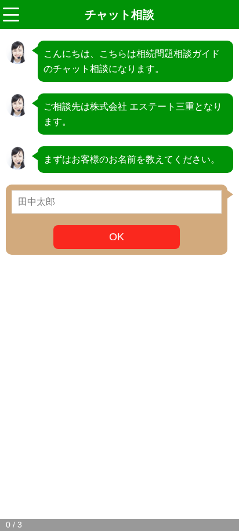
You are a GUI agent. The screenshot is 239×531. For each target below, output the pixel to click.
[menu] (11, 14)
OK (116, 237)
